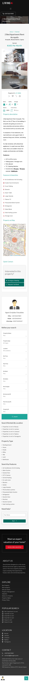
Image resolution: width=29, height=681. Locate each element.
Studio (4, 450)
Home (11, 32)
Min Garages (6, 386)
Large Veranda (9, 196)
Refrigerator (8, 206)
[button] (10, 8)
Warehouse (6, 459)
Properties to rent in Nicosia (10, 426)
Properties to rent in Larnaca (11, 429)
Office (4, 452)
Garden (5, 485)
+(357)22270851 (16, 316)
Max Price (5, 363)
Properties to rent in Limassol (11, 431)
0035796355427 (18, 321)
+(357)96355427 (17, 318)
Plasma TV (8, 199)
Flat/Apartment (7, 445)
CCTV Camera (6, 475)
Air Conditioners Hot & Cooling (13, 179)
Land (4, 457)
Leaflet (11, 255)
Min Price (5, 356)
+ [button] (5, 226)
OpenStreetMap (17, 255)
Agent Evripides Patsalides (14, 312)
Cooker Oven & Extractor (12, 183)
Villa (4, 454)
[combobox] (14, 336)
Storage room (9, 216)
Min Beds (5, 371)
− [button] (5, 228)
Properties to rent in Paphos (11, 434)
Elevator (7, 189)
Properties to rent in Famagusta (12, 436)
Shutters (5, 499)
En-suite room (7, 480)
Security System (7, 502)
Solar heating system (11, 212)
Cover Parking (9, 186)
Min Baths (5, 379)
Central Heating (7, 477)
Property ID (6, 409)
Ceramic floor (6, 473)
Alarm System (6, 470)
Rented (17, 32)
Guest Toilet (8, 193)
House (4, 447)
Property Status (7, 333)
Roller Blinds (8, 209)
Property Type (6, 341)
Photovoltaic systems (9, 489)
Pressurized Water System (12, 202)
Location (5, 348)
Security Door (6, 497)
